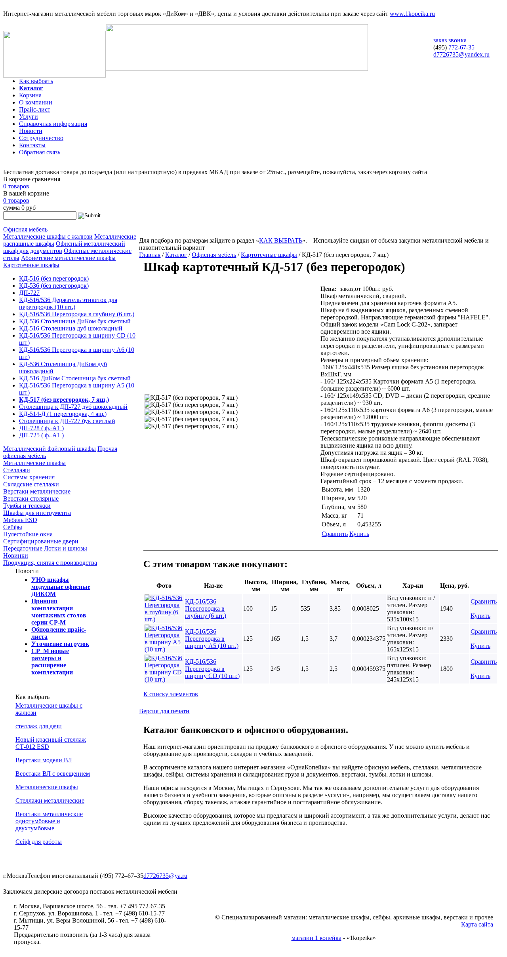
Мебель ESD (20, 519)
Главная (149, 254)
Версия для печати (164, 711)
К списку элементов (170, 694)
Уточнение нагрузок (60, 643)
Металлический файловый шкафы (49, 448)
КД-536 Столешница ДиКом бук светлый (75, 321)
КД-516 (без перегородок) (54, 278)
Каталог (31, 88)
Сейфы (12, 527)
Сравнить (335, 533)
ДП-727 (29, 292)
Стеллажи (16, 470)
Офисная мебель (25, 229)
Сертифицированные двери (40, 541)
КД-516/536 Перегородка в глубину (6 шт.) (76, 314)
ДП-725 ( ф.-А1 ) (41, 435)
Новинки (15, 555)
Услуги (28, 116)
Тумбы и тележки (27, 505)
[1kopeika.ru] (54, 75)
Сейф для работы (38, 841)
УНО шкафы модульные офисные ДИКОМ (60, 586)
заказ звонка (450, 40)
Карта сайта (477, 924)
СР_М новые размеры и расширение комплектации (52, 661)
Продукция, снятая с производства (50, 562)
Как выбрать (36, 81)
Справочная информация (53, 123)
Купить (359, 533)
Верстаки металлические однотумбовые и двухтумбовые (49, 821)
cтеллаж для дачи (38, 726)
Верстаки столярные (31, 498)
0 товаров (16, 186)
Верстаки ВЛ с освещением (52, 773)
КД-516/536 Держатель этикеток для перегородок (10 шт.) (68, 303)
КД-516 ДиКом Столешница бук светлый (75, 378)
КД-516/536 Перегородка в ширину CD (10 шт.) (212, 668)
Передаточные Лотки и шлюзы (45, 548)
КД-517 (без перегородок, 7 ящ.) (64, 399)
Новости (30, 130)
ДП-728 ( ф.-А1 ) (41, 428)
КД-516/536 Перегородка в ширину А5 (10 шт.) (211, 638)
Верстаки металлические (37, 491)
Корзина (30, 95)
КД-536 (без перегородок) (54, 285)
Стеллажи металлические (49, 800)
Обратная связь (39, 152)
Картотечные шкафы (31, 265)
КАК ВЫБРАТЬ (280, 240)
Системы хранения (29, 477)
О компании (35, 102)
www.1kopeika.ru (412, 13)
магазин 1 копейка (316, 937)
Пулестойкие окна (28, 534)
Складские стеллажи (31, 484)
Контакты (32, 145)
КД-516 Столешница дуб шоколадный (70, 328)
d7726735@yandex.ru (461, 54)
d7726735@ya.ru (165, 875)
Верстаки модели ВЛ (43, 760)
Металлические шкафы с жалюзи (48, 236)
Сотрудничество (41, 138)
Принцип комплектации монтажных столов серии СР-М (58, 612)
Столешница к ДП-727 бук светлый (67, 421)
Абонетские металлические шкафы (68, 257)
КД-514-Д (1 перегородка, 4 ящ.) (63, 413)
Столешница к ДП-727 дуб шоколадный (73, 406)
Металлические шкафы (34, 463)
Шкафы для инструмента (37, 512)
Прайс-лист (34, 109)
